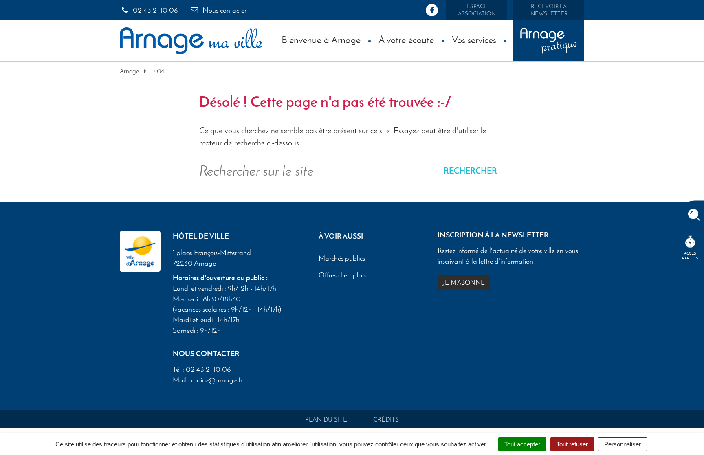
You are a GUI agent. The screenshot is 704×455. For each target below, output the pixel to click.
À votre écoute (406, 40)
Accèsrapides (690, 256)
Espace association (477, 10)
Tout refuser (572, 444)
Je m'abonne (464, 282)
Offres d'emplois (342, 274)
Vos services (474, 40)
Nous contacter (223, 10)
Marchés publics (342, 258)
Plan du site (326, 419)
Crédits (386, 419)
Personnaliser (622, 444)
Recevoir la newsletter (549, 10)
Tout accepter (522, 444)
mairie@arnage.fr (216, 380)
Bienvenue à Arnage (321, 40)
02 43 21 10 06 (154, 10)
